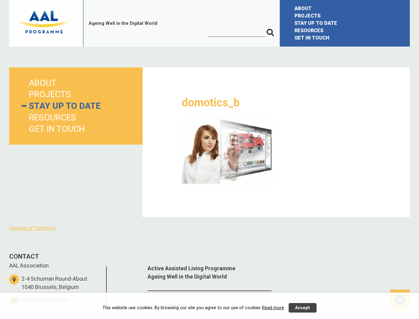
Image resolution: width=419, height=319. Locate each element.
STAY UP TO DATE (315, 23)
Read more (273, 307)
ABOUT (303, 8)
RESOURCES (308, 30)
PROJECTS (307, 16)
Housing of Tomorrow (32, 228)
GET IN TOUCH (311, 38)
